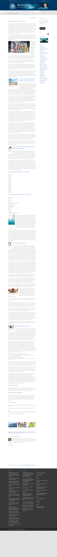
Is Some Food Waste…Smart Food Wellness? (14, 485)
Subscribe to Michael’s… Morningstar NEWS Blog (40, 507)
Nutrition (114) (42, 70)
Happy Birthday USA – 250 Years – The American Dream (14, 479)
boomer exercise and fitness (32, 431)
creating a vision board (10, 432)
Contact (37, 478)
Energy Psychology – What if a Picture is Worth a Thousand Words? (14, 503)
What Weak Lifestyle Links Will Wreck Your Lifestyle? (14, 491)
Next (35, 17)
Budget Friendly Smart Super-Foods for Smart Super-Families (14, 482)
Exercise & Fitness (22, 431)
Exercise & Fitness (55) (43, 58)
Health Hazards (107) (43, 64)
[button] (32, 11)
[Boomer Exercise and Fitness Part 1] (12, 424)
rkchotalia (24, 504)
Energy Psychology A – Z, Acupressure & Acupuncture (28, 509)
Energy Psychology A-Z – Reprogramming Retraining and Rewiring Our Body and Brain (14, 508)
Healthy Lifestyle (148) (43, 66)
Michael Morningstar (11, 431)
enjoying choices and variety (18, 432)
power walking (32, 432)
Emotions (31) (42, 54)
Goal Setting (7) (42, 60)
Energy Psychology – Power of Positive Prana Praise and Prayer (14, 518)
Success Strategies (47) (43, 78)
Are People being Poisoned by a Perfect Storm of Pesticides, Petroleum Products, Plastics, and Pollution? (14, 474)
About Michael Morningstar (40, 472)
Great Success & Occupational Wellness (41, 491)
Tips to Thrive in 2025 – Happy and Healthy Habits (14, 524)
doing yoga (14, 432)
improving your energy (23, 432)
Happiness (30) (42, 62)
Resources (38, 502)
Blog (37, 476)
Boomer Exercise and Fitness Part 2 (31, 427)
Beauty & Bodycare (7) (43, 48)
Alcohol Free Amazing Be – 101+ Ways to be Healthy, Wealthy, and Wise (14, 495)
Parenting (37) (42, 72)
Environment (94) (43, 56)
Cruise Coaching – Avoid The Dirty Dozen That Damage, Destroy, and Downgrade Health (14, 499)
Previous (31, 17)
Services (37, 504)
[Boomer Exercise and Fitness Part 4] (22, 424)
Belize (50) (41, 50)
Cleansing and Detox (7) (44, 52)
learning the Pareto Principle (28, 432)
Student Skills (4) (43, 76)
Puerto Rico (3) (42, 74)
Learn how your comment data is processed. (28, 465)
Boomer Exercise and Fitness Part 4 (22, 427)
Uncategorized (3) (43, 80)
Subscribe (42, 28)
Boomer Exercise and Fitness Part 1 (12, 427)
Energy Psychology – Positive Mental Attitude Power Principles (14, 521)
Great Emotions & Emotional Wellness (41, 484)
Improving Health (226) (44, 68)
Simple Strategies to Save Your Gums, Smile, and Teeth (14, 515)
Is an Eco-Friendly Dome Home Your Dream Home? (28, 498)
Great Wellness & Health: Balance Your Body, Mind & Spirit (42, 494)
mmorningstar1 (25, 493)
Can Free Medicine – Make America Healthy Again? (14, 488)
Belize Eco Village (39, 474)
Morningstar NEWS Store (40, 498)
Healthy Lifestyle (26, 431)
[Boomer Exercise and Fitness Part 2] (31, 424)
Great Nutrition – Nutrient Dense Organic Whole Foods (41, 487)
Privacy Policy (38, 500)
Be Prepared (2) (42, 46)
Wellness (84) (42, 82)
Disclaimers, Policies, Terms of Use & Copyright (42, 481)
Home (37, 496)
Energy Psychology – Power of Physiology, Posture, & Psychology (14, 512)
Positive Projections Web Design (22, 529)
